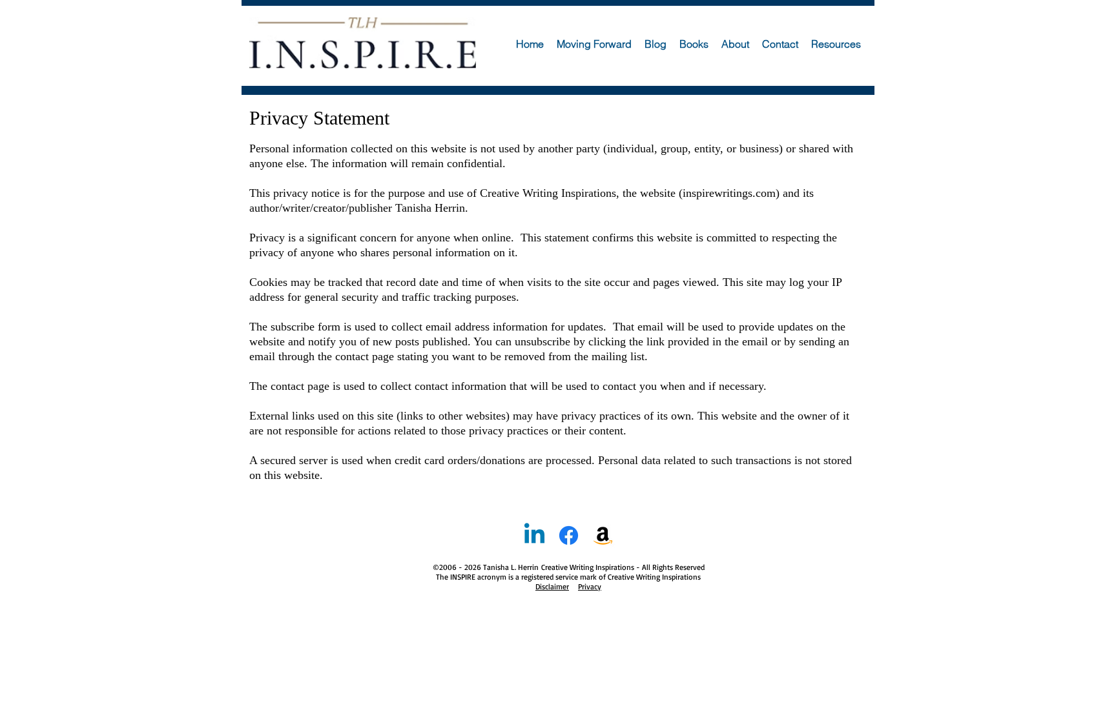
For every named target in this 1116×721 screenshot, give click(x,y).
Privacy (589, 586)
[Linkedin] (534, 535)
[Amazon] (602, 535)
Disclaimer (552, 586)
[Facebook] (568, 535)
